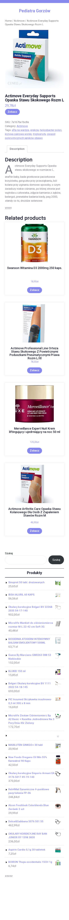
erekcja (34, 130)
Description (17, 148)
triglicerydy (39, 134)
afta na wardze (20, 130)
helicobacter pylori (50, 130)
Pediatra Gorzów (34, 10)
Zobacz (12, 111)
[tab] (17, 148)
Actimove (19, 20)
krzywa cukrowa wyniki (18, 134)
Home (8, 20)
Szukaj (9, 553)
